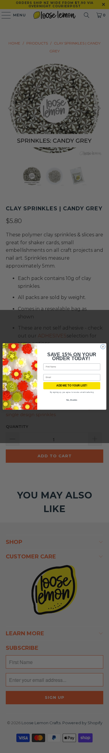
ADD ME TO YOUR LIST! (71, 385)
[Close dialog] (103, 346)
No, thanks (71, 400)
